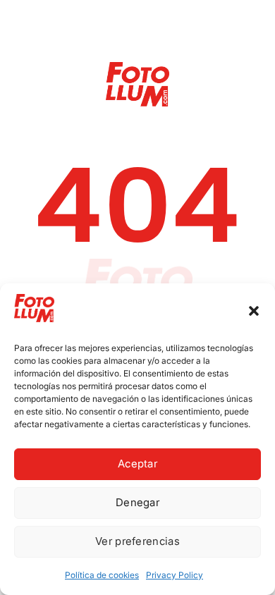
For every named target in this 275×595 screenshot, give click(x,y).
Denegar (137, 502)
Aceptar (137, 463)
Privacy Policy (174, 575)
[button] (254, 311)
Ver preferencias (137, 541)
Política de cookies (102, 575)
